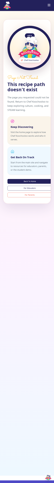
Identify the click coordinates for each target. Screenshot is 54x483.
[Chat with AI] (48, 476)
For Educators (30, 188)
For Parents (30, 195)
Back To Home (30, 181)
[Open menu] (49, 5)
